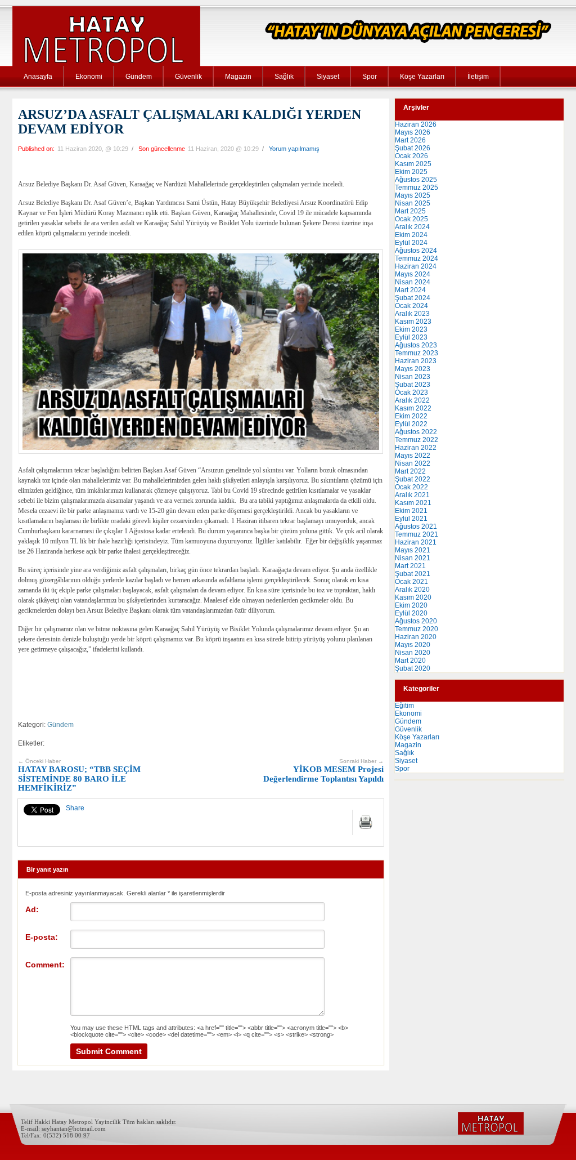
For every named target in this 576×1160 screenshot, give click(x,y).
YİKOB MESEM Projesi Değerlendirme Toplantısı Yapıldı (323, 770)
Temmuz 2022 (416, 440)
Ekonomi (88, 77)
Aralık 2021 (412, 495)
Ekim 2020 (411, 605)
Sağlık (284, 77)
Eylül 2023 (411, 337)
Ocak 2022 (411, 487)
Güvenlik (188, 77)
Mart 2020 (410, 660)
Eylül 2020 (411, 613)
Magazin (238, 77)
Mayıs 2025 (412, 195)
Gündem (138, 77)
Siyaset (328, 77)
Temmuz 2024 (416, 258)
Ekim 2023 (411, 329)
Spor (369, 77)
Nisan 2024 (412, 282)
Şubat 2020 (412, 668)
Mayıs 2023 (412, 369)
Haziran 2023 (415, 361)
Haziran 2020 (415, 637)
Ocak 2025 (411, 219)
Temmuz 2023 (416, 353)
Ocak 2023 (411, 392)
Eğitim (404, 706)
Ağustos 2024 (416, 251)
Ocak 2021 (411, 582)
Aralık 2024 (412, 227)
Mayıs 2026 (412, 132)
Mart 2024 (410, 290)
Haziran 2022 (415, 448)
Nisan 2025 (412, 203)
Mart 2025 (410, 211)
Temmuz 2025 (416, 187)
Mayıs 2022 (412, 455)
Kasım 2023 (413, 321)
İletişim (478, 77)
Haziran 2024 (415, 266)
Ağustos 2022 (416, 432)
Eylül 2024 (411, 243)
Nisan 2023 (412, 377)
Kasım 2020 (413, 597)
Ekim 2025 (411, 172)
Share (75, 808)
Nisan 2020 (412, 653)
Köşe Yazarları (422, 77)
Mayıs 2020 (412, 645)
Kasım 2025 (413, 164)
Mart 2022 (410, 471)
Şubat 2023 (412, 385)
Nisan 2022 (412, 463)
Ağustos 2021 (416, 526)
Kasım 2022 (413, 408)
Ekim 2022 (411, 416)
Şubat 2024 (412, 298)
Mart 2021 (410, 566)
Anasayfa (38, 77)
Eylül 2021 (411, 519)
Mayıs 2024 (412, 274)
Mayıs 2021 (412, 550)
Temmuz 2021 (416, 534)
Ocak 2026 (411, 156)
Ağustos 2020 (416, 621)
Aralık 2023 (412, 314)
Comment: (45, 964)
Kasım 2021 (413, 503)
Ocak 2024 (411, 306)
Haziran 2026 (415, 124)
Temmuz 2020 (416, 629)
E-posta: (41, 937)
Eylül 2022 (411, 424)
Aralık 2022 (412, 400)
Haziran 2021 (415, 542)
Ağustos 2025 (416, 180)
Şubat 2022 (412, 479)
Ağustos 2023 (416, 345)
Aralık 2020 (412, 590)
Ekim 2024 (411, 235)
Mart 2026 (410, 140)
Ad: (32, 909)
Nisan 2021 (412, 558)
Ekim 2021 (411, 511)
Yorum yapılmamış (294, 148)
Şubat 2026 (412, 148)
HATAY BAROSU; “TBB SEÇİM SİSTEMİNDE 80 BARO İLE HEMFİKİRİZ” (79, 775)
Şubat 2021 (412, 574)
